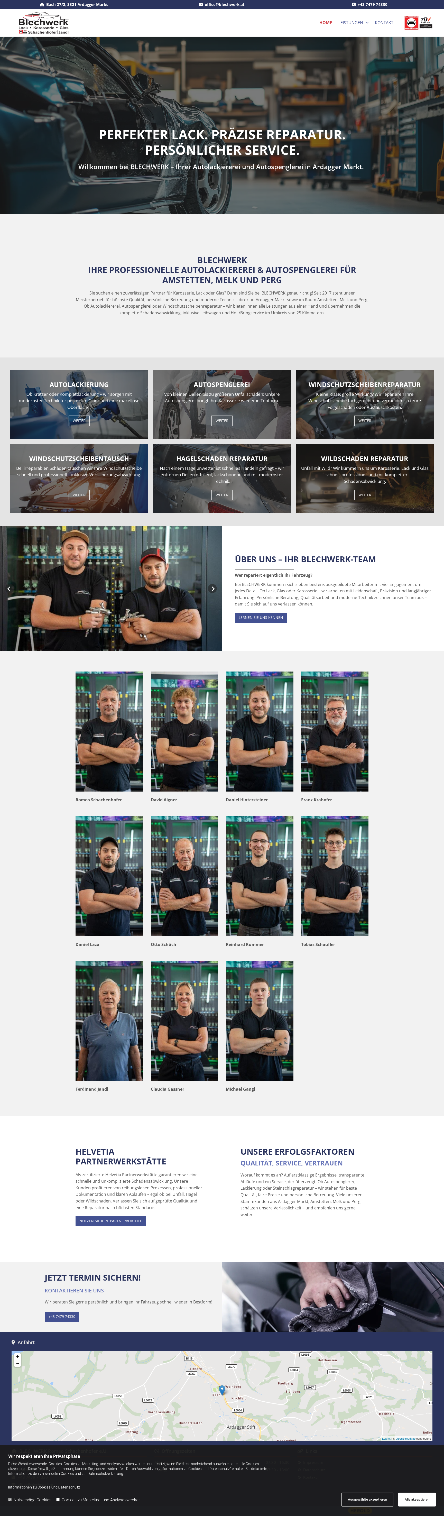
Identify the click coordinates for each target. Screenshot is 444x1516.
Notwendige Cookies (32, 1499)
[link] (353, 23)
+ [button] (17, 1356)
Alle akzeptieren (417, 1499)
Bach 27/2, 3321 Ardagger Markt (77, 4)
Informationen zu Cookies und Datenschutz (44, 1487)
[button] (79, 421)
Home (325, 22)
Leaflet (386, 1438)
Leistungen (350, 22)
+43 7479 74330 (372, 4)
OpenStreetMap (405, 1438)
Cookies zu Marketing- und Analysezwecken (101, 1499)
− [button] (17, 1363)
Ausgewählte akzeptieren (367, 1499)
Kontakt (384, 22)
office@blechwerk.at (225, 4)
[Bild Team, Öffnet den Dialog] (111, 588)
